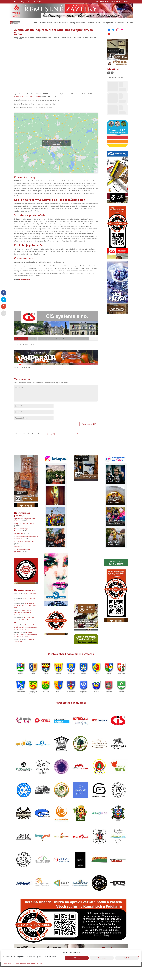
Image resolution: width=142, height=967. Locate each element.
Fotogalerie (108, 23)
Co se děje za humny (54, 37)
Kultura (79, 37)
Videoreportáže (61, 339)
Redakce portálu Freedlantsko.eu (27, 37)
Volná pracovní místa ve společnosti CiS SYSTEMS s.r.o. (25, 605)
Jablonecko (73, 37)
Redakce (119, 23)
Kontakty (125, 2)
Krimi (33, 339)
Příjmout (77, 958)
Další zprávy (21, 339)
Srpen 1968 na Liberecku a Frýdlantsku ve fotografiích (22, 613)
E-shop (130, 23)
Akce (96, 2)
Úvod (35, 23)
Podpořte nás (104, 2)
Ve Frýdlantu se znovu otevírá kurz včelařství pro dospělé (24, 620)
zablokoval (115, 562)
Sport (84, 339)
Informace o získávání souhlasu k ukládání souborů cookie (27, 963)
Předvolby (127, 958)
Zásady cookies (7, 963)
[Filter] (108, 73)
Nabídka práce (94, 23)
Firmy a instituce (77, 23)
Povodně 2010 (18, 534)
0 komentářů (18, 38)
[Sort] (112, 73)
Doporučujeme (65, 37)
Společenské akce (91, 37)
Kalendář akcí (46, 23)
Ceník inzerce (115, 2)
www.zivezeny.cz (25, 279)
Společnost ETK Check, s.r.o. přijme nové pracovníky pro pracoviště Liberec (25, 627)
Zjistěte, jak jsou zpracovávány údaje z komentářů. (63, 434)
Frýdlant (17, 547)
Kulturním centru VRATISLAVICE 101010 (27, 96)
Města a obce (60, 23)
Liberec (84, 37)
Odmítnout (101, 958)
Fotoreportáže (45, 339)
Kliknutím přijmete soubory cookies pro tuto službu (56, 143)
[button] (138, 952)
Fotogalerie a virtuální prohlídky (24, 524)
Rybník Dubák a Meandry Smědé (24, 542)
